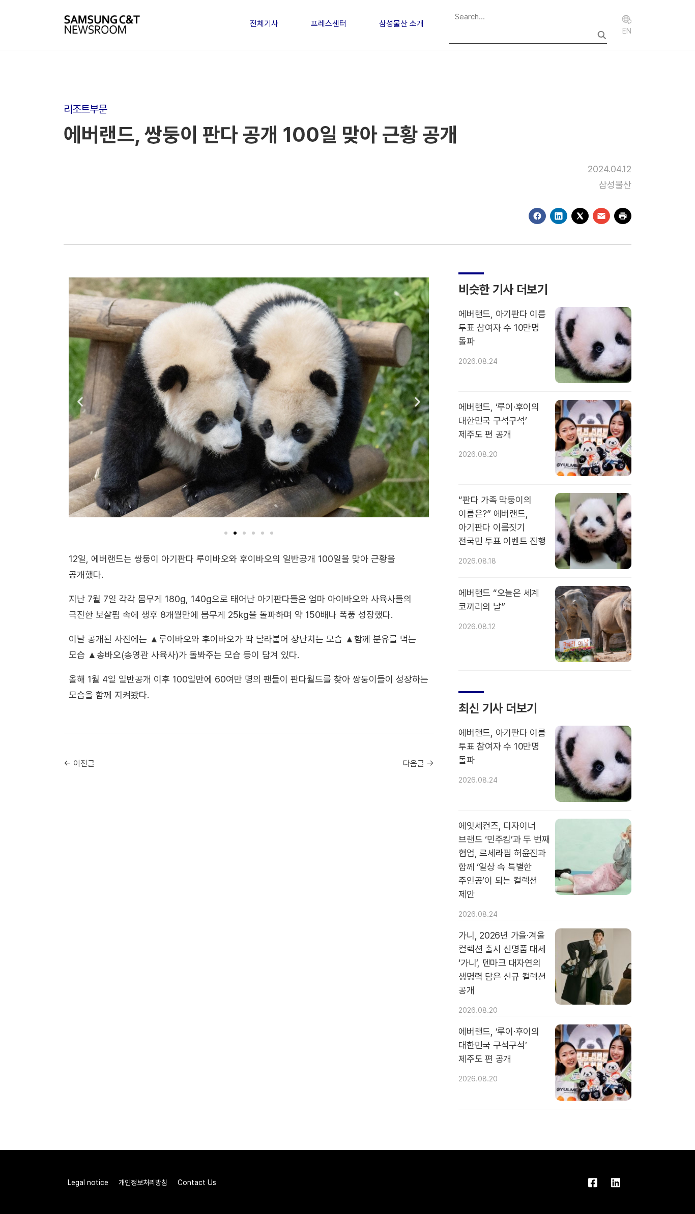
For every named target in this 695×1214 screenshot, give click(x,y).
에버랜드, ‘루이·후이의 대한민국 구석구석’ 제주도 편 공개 (498, 420)
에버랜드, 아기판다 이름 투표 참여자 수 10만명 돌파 (502, 327)
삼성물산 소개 (401, 23)
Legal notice (88, 1182)
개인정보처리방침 (143, 1182)
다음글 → (418, 763)
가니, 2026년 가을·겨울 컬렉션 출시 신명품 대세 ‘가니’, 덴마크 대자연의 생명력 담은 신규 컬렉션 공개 (502, 962)
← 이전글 (79, 763)
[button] (80, 401)
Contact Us (197, 1182)
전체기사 (264, 23)
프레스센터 (328, 23)
